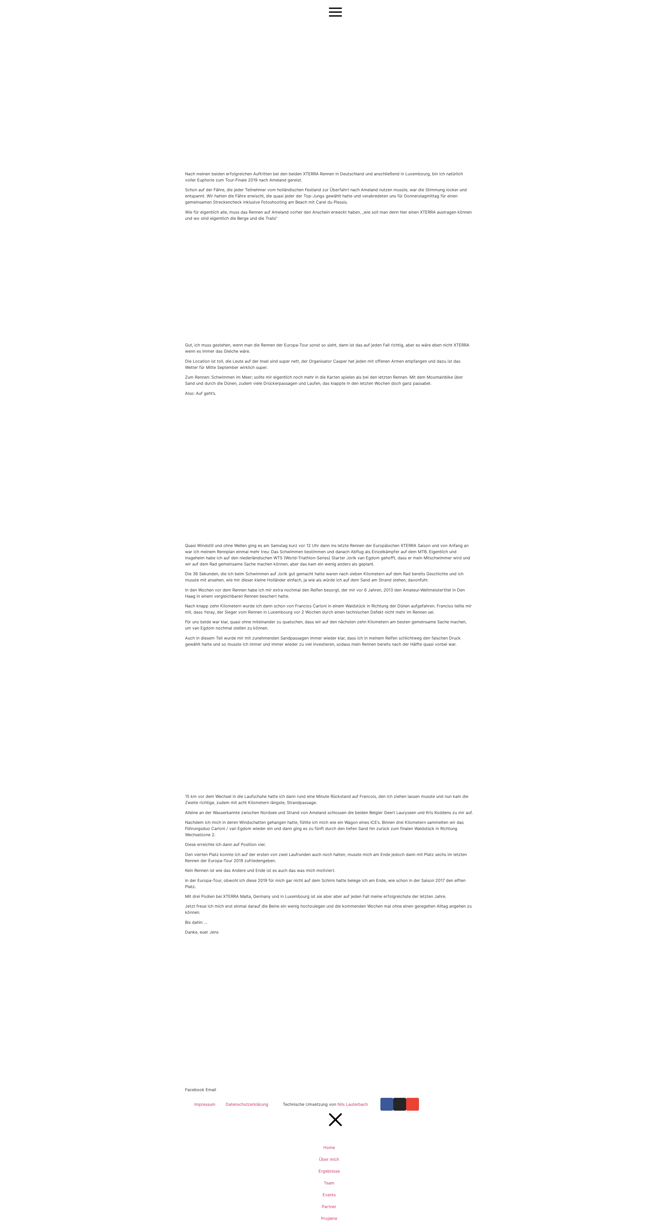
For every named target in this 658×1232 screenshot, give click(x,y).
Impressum (204, 1104)
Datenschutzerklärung (247, 1104)
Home (329, 1147)
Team (329, 1182)
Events (329, 1194)
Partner (329, 1206)
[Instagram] (399, 1104)
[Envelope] (412, 1104)
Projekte (329, 1218)
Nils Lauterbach (353, 1104)
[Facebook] (386, 1104)
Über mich (329, 1159)
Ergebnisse (329, 1171)
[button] (194, 1090)
